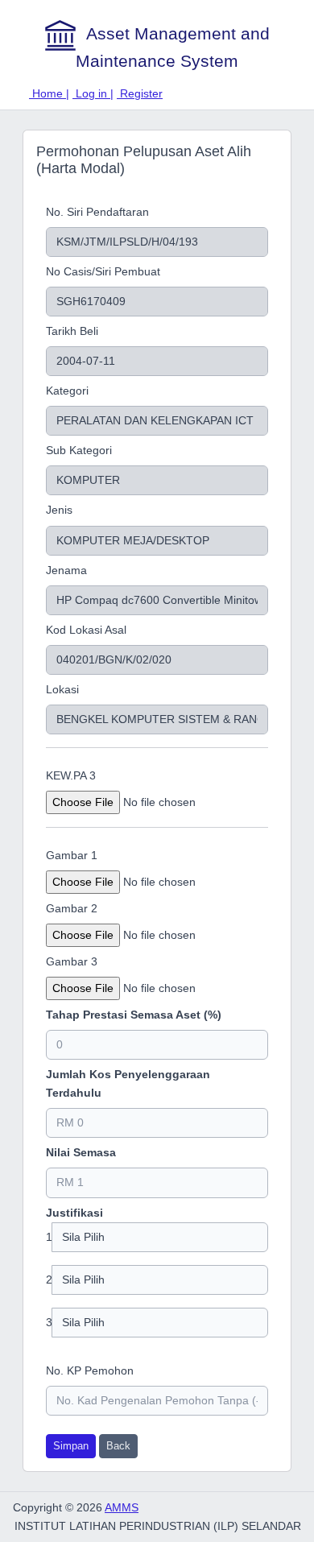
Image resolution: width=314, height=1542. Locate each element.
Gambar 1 (71, 855)
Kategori (67, 390)
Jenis (59, 509)
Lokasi (62, 689)
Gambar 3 (71, 961)
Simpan (71, 1446)
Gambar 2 (71, 908)
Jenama (66, 570)
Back (118, 1446)
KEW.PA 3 (71, 775)
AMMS (121, 1507)
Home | (49, 93)
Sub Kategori (79, 450)
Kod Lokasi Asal (86, 629)
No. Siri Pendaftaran (97, 211)
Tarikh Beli (72, 331)
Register (140, 93)
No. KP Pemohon (90, 1370)
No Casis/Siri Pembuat (103, 271)
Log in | (93, 93)
